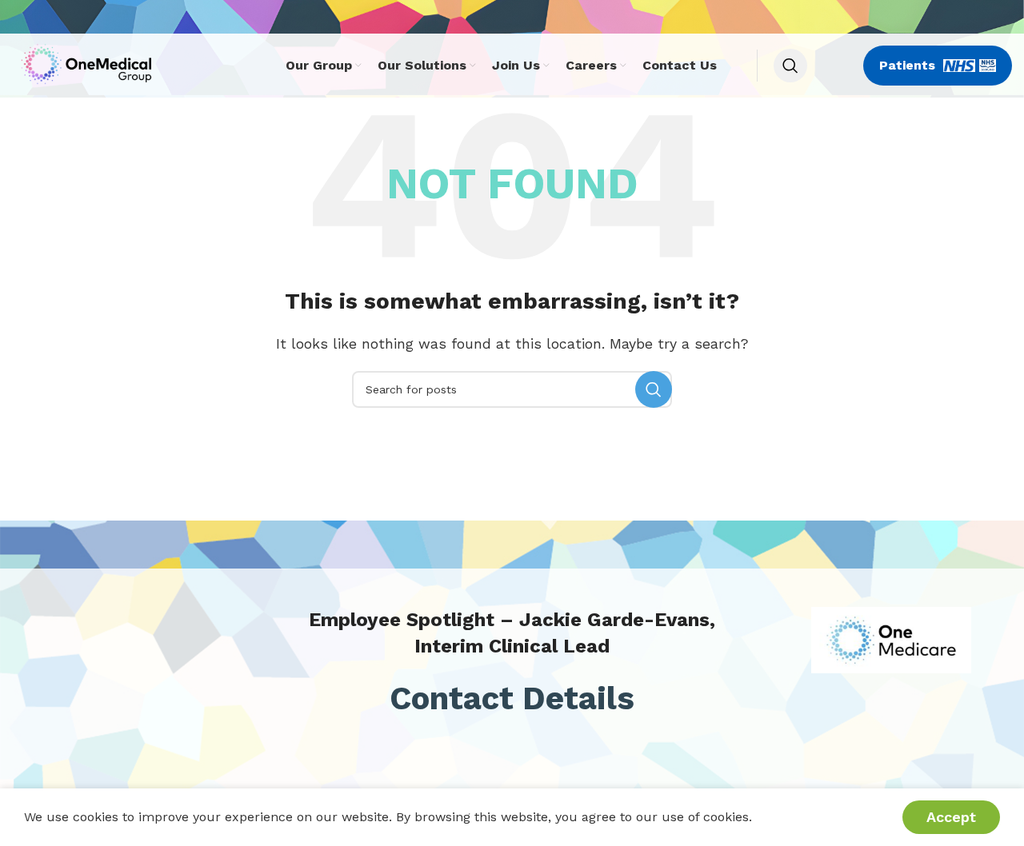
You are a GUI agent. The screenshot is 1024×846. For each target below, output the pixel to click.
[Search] (790, 66)
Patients (907, 65)
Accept (951, 816)
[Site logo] (91, 64)
